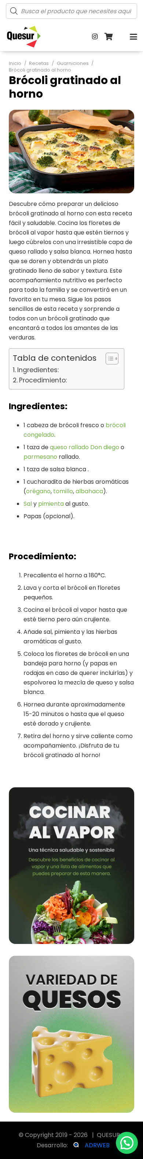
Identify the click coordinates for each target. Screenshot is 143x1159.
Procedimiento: (43, 380)
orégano (38, 491)
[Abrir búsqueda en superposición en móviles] (71, 11)
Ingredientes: (38, 369)
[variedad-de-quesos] (71, 1034)
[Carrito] (109, 36)
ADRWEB (97, 1145)
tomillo (63, 491)
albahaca (89, 491)
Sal (27, 503)
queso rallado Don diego (84, 447)
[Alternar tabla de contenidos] (108, 358)
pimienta (51, 503)
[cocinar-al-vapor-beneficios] (71, 865)
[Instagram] (95, 37)
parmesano (40, 457)
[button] (133, 36)
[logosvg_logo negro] (24, 37)
